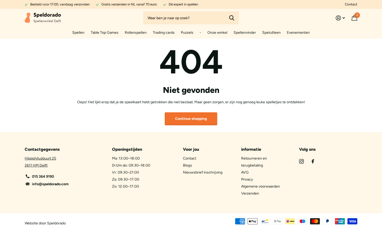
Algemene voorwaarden (260, 186)
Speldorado (56, 223)
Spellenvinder (245, 32)
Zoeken (232, 17)
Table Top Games (104, 32)
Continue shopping (191, 118)
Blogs (187, 165)
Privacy (247, 179)
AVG (245, 172)
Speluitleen (271, 32)
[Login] (340, 18)
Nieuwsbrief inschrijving (202, 172)
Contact (351, 4)
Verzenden (250, 193)
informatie (251, 149)
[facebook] (313, 161)
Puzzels (187, 32)
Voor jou (191, 149)
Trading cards (164, 32)
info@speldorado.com (50, 184)
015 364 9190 (43, 176)
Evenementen (298, 32)
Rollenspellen (136, 32)
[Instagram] (301, 161)
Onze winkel (217, 32)
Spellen (78, 32)
